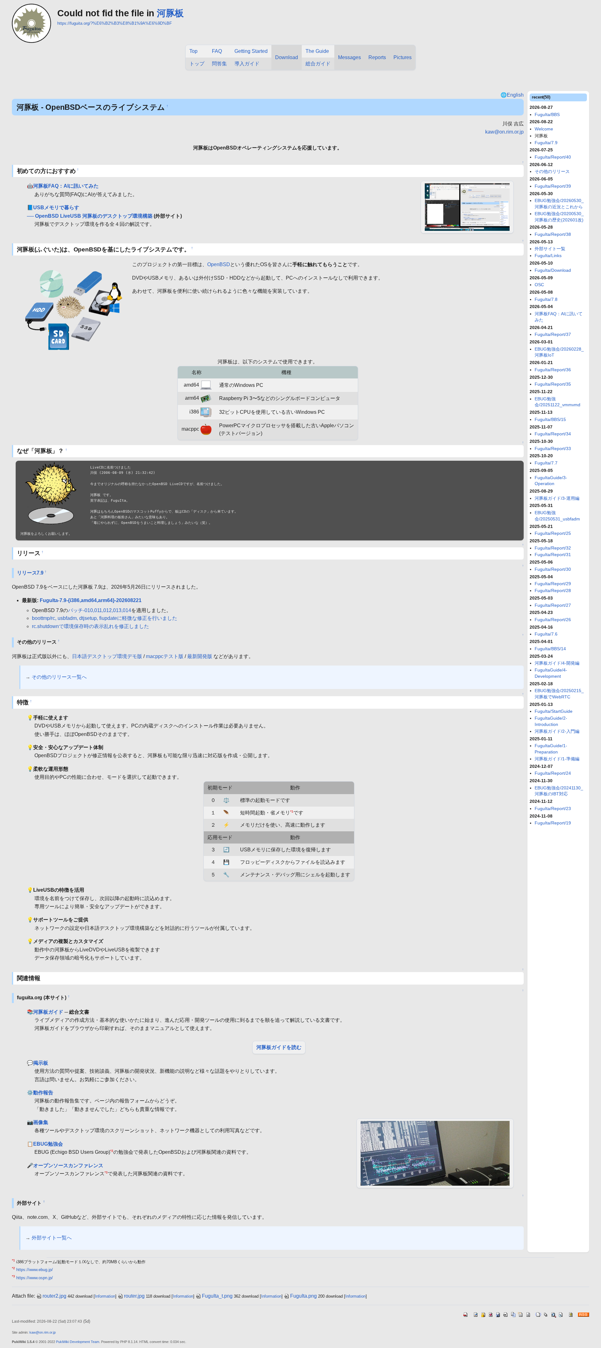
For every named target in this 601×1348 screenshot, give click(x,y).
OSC (539, 284)
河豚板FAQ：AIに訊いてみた (66, 186)
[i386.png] (206, 411)
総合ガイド (318, 63)
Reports (377, 57)
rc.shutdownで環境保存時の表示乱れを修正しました (90, 626)
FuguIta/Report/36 (553, 369)
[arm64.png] (206, 398)
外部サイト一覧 (550, 248)
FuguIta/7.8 (546, 299)
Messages (349, 57)
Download (286, 57)
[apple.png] (206, 429)
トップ (196, 63)
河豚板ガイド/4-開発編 (557, 663)
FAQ (217, 51)
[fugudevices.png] (72, 308)
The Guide (317, 51)
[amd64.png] (206, 385)
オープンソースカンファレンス (68, 1165)
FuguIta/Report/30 (553, 569)
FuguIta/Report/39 (553, 186)
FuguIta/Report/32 (553, 547)
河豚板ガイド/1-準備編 (557, 758)
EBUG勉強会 (48, 1144)
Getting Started (251, 51)
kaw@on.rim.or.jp (504, 131)
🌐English (512, 95)
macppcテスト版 (164, 656)
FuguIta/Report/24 (553, 773)
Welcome (544, 128)
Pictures (402, 57)
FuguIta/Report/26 (553, 619)
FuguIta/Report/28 (553, 590)
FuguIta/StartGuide (554, 711)
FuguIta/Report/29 (553, 583)
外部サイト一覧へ (52, 1237)
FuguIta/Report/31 (553, 554)
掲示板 (40, 1063)
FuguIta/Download (553, 270)
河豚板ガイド (48, 1012)
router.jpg (134, 1296)
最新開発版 (199, 656)
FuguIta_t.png (217, 1296)
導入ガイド (246, 63)
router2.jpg (54, 1296)
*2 (111, 1151)
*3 (106, 1172)
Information (105, 1296)
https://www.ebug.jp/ (34, 1269)
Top (193, 51)
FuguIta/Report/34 (553, 433)
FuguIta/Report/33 (553, 448)
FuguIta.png (303, 1296)
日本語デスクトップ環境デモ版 (107, 656)
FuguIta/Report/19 (553, 822)
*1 (291, 811)
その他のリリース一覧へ (59, 677)
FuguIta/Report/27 (553, 605)
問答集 (219, 63)
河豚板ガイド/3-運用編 (557, 498)
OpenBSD (218, 264)
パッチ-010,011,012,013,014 (99, 610)
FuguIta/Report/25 (553, 533)
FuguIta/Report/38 (553, 234)
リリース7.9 (30, 572)
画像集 (40, 1122)
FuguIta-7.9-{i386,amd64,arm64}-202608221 (90, 600)
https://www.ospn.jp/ (34, 1277)
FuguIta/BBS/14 (550, 648)
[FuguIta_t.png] (51, 493)
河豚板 (170, 13)
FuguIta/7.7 (546, 462)
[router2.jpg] (435, 1153)
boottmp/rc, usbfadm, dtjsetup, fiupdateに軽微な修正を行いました (104, 618)
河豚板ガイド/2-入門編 (557, 731)
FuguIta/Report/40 (553, 157)
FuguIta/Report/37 (553, 334)
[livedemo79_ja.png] (467, 206)
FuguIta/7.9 (546, 142)
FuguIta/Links (548, 255)
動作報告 (43, 1092)
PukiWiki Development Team (77, 1342)
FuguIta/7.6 (546, 633)
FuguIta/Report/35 (553, 384)
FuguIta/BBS (547, 114)
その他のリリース (552, 171)
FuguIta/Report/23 (553, 808)
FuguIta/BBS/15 (550, 419)
